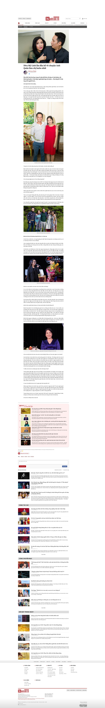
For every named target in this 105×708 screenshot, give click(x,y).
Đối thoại (26, 672)
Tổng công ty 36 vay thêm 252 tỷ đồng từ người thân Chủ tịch (46, 634)
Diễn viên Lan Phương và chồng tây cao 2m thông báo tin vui (46, 599)
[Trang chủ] (52, 19)
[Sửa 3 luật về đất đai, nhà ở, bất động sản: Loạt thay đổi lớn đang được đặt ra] (26, 423)
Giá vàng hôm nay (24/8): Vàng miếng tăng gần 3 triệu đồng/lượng (46, 408)
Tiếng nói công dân (39, 672)
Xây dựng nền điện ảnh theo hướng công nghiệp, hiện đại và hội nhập (48, 508)
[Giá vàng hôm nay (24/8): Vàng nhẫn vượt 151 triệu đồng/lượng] (24, 627)
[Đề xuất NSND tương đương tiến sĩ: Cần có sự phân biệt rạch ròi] (24, 530)
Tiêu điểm (26, 667)
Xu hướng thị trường (51, 673)
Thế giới (25, 673)
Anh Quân (32, 456)
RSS (68, 690)
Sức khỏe (72, 669)
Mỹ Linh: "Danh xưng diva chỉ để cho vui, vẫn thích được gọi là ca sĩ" (48, 472)
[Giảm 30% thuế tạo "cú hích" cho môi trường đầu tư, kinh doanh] (26, 417)
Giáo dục (60, 669)
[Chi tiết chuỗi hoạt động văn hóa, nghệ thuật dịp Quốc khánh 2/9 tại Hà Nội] (26, 442)
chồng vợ (22, 456)
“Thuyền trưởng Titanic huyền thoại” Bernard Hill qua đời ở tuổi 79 (47, 571)
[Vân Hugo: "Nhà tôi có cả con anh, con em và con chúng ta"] (24, 593)
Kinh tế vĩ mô (50, 670)
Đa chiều (73, 23)
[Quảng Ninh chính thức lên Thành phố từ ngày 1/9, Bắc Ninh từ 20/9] (26, 430)
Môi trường (61, 672)
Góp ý (24, 18)
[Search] (80, 19)
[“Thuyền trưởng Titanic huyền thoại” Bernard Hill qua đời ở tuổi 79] (24, 574)
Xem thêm (44, 554)
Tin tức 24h (78, 690)
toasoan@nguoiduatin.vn (22, 704)
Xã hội (55, 23)
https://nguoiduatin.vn (21, 693)
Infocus (82, 23)
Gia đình (72, 667)
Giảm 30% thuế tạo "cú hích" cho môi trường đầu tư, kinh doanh (46, 415)
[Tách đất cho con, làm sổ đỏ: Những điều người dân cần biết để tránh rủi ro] (24, 646)
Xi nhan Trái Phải (27, 683)
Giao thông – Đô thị (62, 673)
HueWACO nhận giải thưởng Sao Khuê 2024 (41, 581)
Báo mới (84, 690)
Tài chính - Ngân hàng (52, 669)
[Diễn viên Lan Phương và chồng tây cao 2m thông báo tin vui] (24, 602)
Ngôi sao (25, 26)
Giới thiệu (73, 690)
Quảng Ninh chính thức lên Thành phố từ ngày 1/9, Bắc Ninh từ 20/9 (47, 427)
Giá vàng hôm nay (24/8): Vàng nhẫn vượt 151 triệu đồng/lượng (46, 625)
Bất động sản (50, 667)
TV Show (31, 26)
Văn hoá (60, 670)
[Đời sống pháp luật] (75, 705)
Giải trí (20, 26)
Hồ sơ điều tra (38, 670)
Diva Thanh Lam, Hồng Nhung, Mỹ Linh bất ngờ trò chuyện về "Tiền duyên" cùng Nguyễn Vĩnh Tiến (49, 483)
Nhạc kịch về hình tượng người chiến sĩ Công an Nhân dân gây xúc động (48, 537)
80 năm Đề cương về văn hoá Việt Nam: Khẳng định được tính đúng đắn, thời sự (50, 547)
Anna (29, 456)
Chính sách (26, 669)
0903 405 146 (21, 703)
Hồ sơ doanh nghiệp (51, 672)
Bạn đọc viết (26, 685)
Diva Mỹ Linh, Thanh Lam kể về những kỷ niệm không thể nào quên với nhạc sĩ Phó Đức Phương (50, 493)
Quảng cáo (28, 18)
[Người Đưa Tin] (38, 691)
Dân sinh (60, 667)
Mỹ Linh (26, 456)
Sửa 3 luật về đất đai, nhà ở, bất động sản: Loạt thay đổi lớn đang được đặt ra (49, 421)
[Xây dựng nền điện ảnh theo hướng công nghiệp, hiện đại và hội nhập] (24, 511)
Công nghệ (50, 676)
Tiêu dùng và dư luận (51, 675)
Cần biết (72, 670)
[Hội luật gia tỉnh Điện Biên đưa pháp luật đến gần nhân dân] (26, 436)
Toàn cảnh (27, 23)
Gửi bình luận (22, 466)
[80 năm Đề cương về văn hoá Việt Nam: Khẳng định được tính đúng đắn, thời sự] (24, 549)
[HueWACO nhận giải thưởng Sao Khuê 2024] (24, 583)
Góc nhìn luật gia (39, 669)
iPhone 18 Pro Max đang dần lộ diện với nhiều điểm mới (45, 615)
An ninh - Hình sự (39, 673)
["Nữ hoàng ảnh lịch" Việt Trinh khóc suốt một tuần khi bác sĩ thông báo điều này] (24, 565)
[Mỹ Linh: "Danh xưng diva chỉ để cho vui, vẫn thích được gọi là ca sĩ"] (24, 475)
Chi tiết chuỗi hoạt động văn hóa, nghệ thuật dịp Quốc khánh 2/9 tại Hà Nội (48, 440)
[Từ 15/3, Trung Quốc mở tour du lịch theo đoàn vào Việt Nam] (24, 521)
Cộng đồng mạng (74, 672)
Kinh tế (46, 23)
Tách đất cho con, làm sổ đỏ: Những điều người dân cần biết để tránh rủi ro (49, 643)
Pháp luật (37, 23)
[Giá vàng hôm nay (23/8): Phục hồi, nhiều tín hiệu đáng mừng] (24, 656)
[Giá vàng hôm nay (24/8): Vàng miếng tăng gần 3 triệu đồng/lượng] (26, 411)
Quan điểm (26, 682)
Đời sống (64, 23)
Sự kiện (25, 670)
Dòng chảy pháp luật (40, 667)
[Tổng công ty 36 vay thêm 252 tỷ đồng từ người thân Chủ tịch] (24, 637)
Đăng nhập (64, 466)
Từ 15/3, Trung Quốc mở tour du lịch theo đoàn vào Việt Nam (46, 518)
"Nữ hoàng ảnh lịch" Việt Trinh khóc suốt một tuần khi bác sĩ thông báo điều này (50, 562)
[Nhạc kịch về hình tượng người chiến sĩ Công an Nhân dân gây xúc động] (24, 539)
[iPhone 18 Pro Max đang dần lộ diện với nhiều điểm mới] (24, 618)
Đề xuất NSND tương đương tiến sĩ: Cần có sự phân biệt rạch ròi (46, 527)
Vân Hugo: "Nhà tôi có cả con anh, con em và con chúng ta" (45, 590)
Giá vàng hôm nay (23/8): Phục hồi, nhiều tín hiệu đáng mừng (46, 653)
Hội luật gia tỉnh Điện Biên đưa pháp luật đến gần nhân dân (45, 433)
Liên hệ (20, 18)
